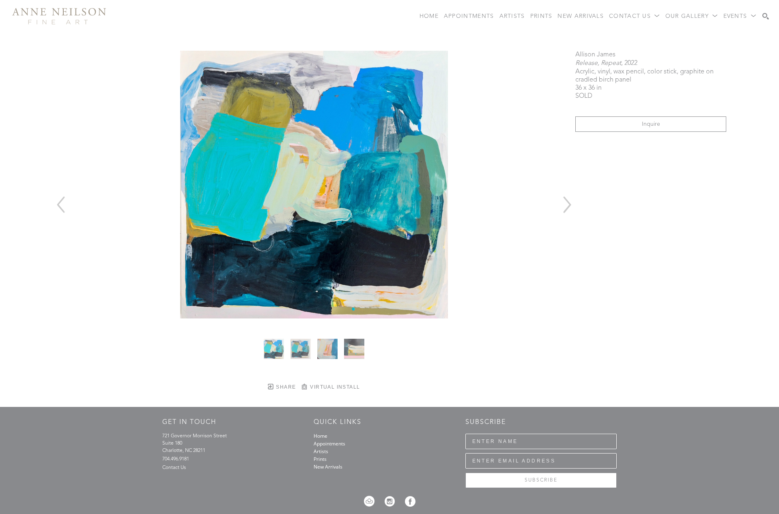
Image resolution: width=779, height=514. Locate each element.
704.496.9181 (175, 459)
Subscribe (541, 480)
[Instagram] (392, 501)
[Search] (765, 16)
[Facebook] (410, 501)
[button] (634, 16)
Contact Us (174, 467)
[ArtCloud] (372, 501)
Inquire (651, 124)
